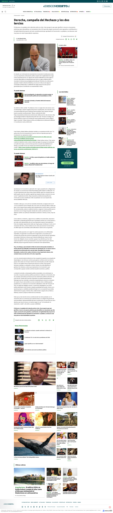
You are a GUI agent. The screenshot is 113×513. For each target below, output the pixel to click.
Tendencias (46, 11)
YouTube (31, 506)
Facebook (22, 506)
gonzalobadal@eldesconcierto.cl (16, 511)
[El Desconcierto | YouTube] (104, 1)
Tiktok (39, 506)
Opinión (81, 11)
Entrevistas (73, 11)
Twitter (25, 506)
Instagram (28, 506)
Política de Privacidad (51, 506)
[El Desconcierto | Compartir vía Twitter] (68, 39)
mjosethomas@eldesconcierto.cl (91, 510)
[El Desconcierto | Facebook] (97, 1)
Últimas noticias (26, 502)
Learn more (49, 182)
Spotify (36, 506)
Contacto (76, 506)
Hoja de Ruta (55, 11)
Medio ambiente (27, 11)
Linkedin (34, 506)
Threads (42, 507)
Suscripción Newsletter (61, 506)
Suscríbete (67, 163)
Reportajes (64, 11)
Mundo (88, 11)
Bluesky (45, 506)
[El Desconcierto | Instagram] (102, 1)
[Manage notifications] (110, 507)
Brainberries (39, 173)
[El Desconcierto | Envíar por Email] (74, 39)
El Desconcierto (17, 15)
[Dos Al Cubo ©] (107, 511)
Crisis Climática (12, 1)
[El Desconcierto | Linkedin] (106, 1)
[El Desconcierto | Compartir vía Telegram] (76, 39)
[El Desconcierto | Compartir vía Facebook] (66, 39)
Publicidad (71, 506)
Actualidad (37, 11)
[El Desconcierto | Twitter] (100, 1)
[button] (106, 6)
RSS (67, 506)
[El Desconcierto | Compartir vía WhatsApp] (71, 39)
